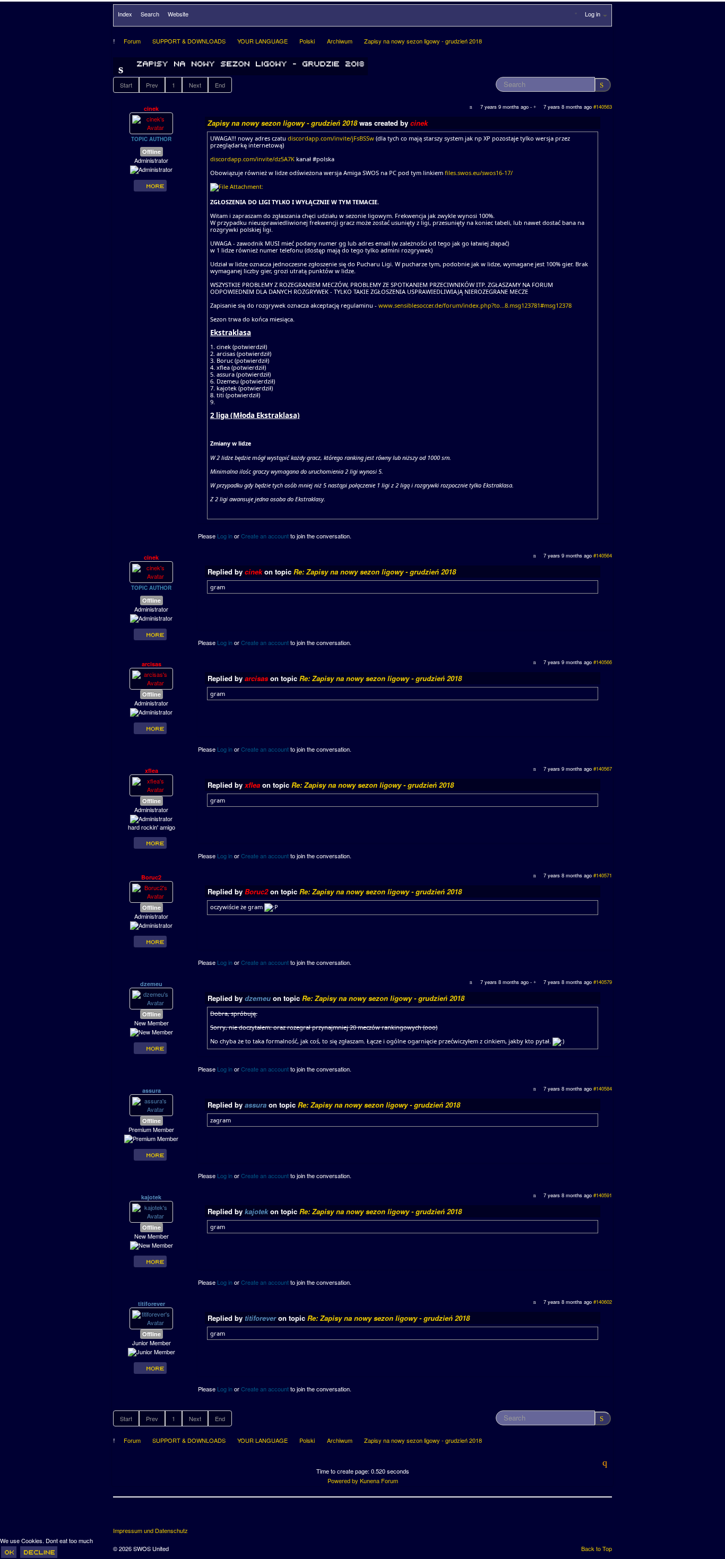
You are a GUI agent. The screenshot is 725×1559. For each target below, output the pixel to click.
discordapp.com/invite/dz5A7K (252, 159)
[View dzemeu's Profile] (151, 998)
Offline (151, 151)
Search (150, 14)
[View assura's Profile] (151, 1104)
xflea (151, 770)
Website (178, 14)
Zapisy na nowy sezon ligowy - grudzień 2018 (282, 123)
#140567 (602, 768)
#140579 (602, 982)
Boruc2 (151, 877)
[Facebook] (122, 1516)
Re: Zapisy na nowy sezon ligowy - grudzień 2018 (375, 572)
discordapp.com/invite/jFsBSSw (331, 138)
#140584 (602, 1088)
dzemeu (151, 984)
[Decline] (38, 1552)
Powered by (342, 1480)
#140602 (602, 1301)
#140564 (602, 555)
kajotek (151, 1197)
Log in (224, 536)
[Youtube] (161, 1516)
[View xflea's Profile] (151, 784)
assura (151, 1090)
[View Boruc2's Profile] (151, 891)
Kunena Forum (379, 1480)
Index (125, 14)
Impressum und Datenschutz (150, 1530)
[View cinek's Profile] (151, 122)
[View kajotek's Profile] (151, 1211)
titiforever (151, 1304)
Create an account (265, 536)
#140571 (602, 875)
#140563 (602, 106)
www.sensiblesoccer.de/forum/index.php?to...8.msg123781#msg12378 (475, 305)
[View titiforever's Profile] (151, 1317)
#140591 (602, 1195)
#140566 (602, 662)
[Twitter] (141, 1516)
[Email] (181, 1516)
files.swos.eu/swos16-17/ (479, 173)
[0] (236, 186)
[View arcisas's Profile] (151, 678)
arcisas (151, 664)
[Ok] (8, 1552)
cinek (151, 108)
